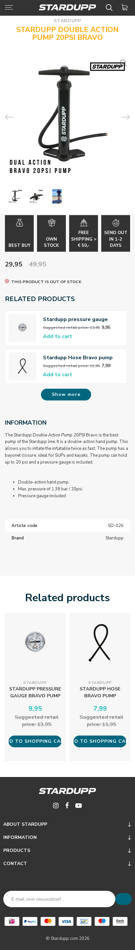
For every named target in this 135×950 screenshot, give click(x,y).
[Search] (110, 7)
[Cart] (125, 7)
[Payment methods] (12, 921)
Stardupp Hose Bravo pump (78, 357)
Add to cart (57, 336)
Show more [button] (66, 394)
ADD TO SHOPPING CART (35, 741)
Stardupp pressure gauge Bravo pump (75, 319)
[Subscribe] (123, 899)
